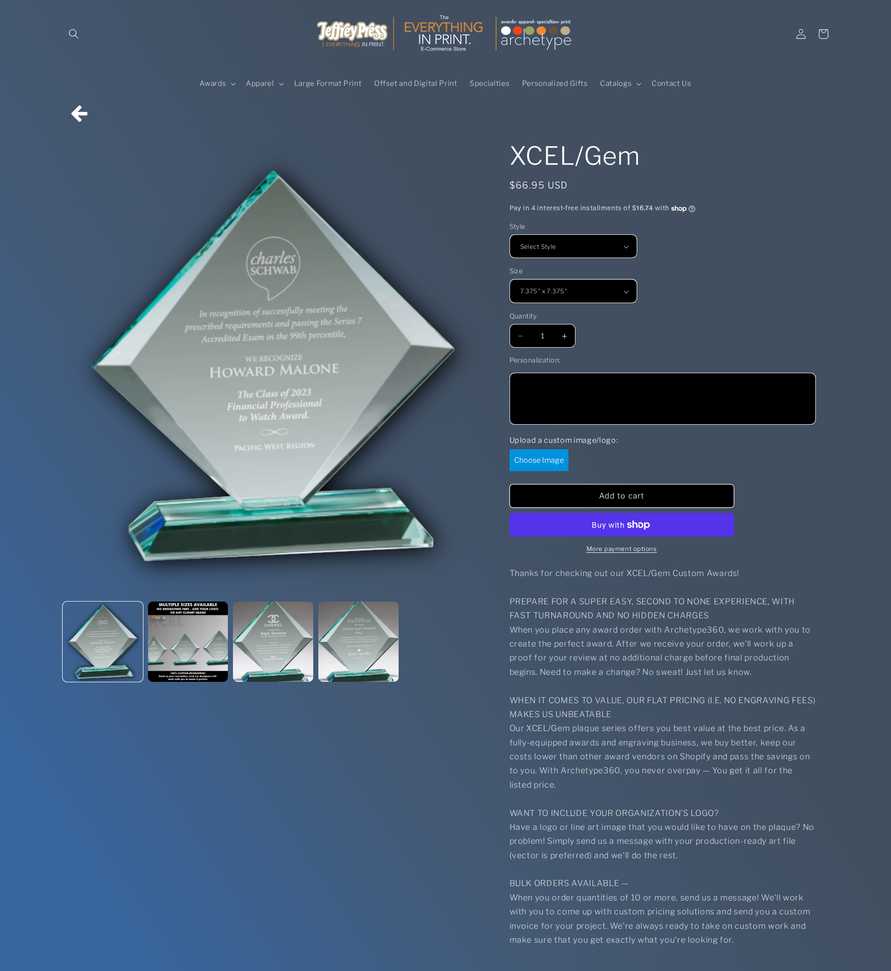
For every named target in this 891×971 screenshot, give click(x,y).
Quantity (523, 316)
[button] (74, 34)
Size (516, 271)
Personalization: (535, 360)
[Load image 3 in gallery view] (273, 642)
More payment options (622, 549)
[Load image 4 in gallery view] (358, 642)
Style (517, 226)
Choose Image (539, 460)
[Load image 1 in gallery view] (103, 642)
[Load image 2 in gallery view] (188, 642)
